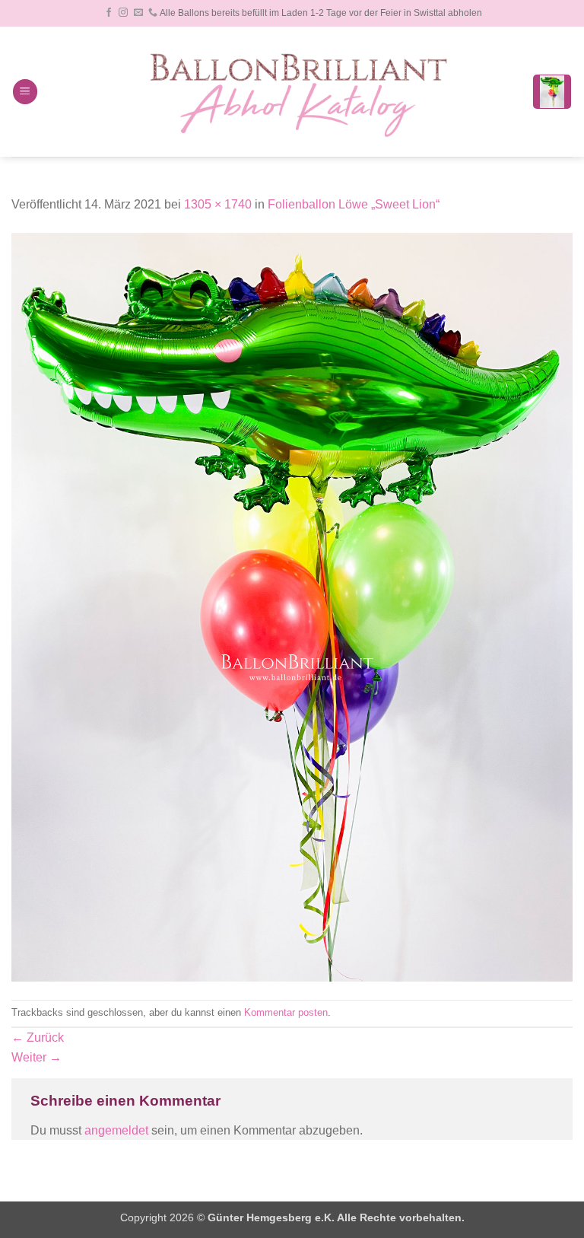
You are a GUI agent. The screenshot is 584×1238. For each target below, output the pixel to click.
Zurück (37, 1037)
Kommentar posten (286, 1012)
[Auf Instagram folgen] (123, 13)
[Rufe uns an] (152, 13)
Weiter (36, 1057)
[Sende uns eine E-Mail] (138, 13)
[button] (25, 91)
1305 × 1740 (218, 204)
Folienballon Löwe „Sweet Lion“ (354, 204)
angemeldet (116, 1130)
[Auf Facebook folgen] (108, 13)
